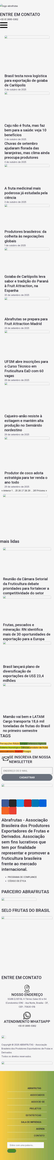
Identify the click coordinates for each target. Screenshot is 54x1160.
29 (29, 490)
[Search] (11, 1151)
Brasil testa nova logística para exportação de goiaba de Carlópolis (26, 80)
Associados (37, 1095)
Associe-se (38, 1101)
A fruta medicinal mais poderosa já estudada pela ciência (26, 193)
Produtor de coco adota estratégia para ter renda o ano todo (25, 477)
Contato (39, 1135)
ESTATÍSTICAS (33, 1115)
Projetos (35, 1108)
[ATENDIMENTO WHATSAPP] (27, 1015)
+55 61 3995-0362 (27, 1026)
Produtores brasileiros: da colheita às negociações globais (25, 236)
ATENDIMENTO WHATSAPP (27, 1021)
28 (26, 490)
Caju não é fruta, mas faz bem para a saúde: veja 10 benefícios (25, 130)
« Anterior (6, 490)
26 (19, 490)
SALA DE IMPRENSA (31, 1122)
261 (34, 490)
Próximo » (42, 490)
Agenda (40, 1129)
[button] (27, 1088)
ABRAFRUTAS (34, 1088)
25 (16, 490)
